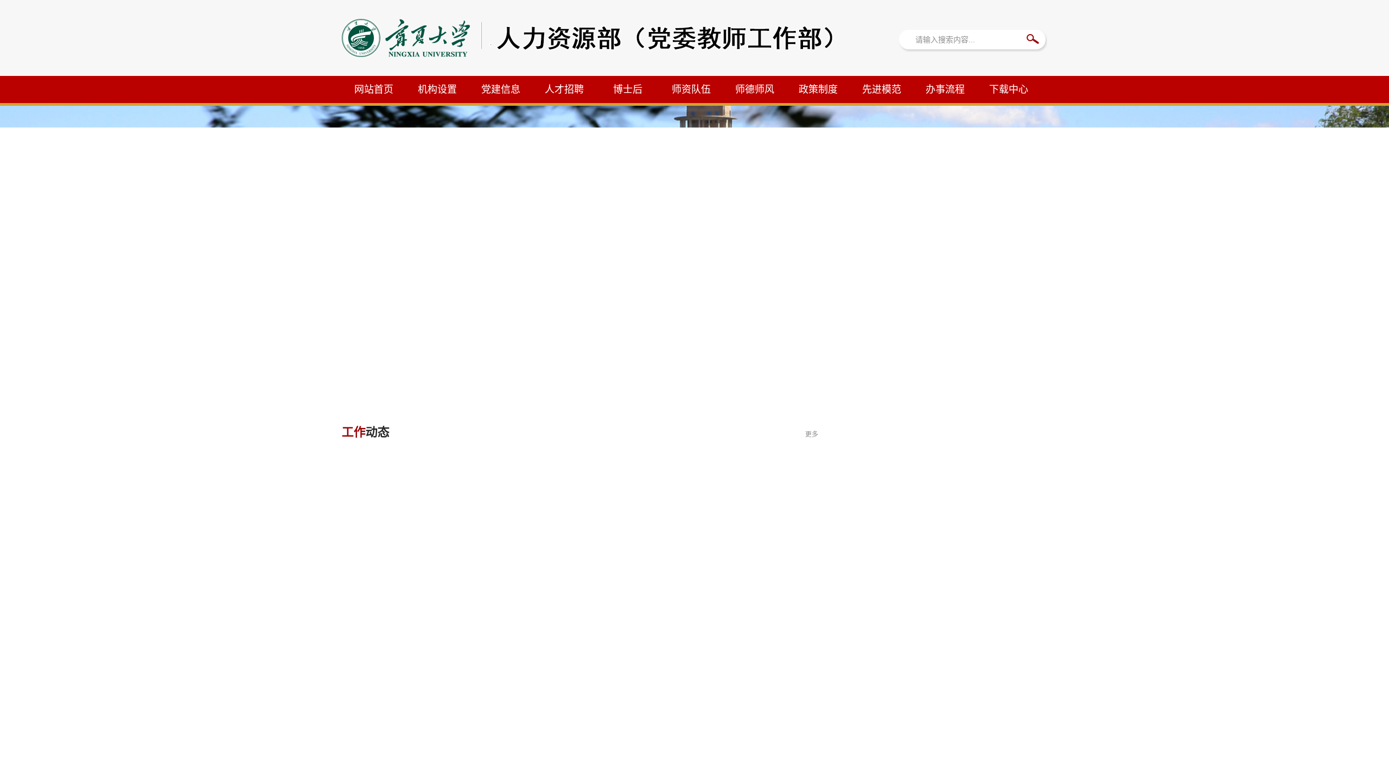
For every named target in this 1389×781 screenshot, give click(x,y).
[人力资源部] (599, 54)
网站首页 (373, 89)
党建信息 (500, 89)
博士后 (627, 89)
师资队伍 (691, 89)
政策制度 (818, 89)
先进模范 (881, 89)
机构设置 (437, 89)
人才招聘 (564, 89)
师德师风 (754, 89)
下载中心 (1008, 89)
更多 (811, 434)
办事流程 (945, 89)
